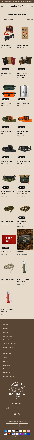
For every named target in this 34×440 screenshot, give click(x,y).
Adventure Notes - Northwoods (23, 74)
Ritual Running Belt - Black (24, 162)
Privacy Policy (8, 347)
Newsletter (6, 369)
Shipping (6, 328)
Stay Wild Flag (6, 252)
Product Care (7, 336)
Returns (5, 332)
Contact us (6, 372)
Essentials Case (6, 103)
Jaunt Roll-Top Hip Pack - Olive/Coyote (23, 192)
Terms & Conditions (9, 343)
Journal (5, 361)
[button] (2, 6)
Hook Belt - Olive (7, 131)
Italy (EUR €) (10, 425)
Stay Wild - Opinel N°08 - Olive (23, 281)
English (23, 425)
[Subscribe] (29, 408)
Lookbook (6, 365)
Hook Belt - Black (7, 161)
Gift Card (20, 252)
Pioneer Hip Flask (23, 103)
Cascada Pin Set (22, 45)
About (5, 357)
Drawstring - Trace (7, 222)
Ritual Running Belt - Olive (8, 192)
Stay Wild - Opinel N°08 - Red (7, 311)
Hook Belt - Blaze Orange (23, 132)
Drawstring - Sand (7, 280)
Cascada (14, 436)
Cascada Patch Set (7, 45)
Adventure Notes (7, 73)
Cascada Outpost (8, 376)
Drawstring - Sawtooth (21, 223)
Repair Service (8, 340)
